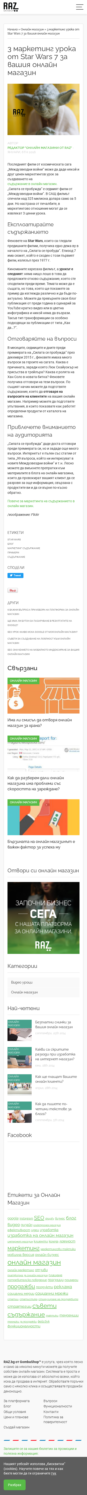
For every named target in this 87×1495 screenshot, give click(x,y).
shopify (49, 1218)
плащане (55, 1275)
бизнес (60, 1218)
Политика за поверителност (55, 1419)
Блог (7, 1406)
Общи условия (15, 1412)
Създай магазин (16, 1427)
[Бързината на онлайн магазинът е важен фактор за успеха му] (43, 817)
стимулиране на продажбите (58, 1299)
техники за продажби (22, 1321)
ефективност (18, 1230)
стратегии (19, 1306)
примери (13, 552)
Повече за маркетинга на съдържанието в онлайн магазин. (41, 503)
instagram (26, 1218)
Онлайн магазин (32, 29)
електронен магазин (47, 1225)
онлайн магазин (34, 1262)
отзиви (41, 1270)
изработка (49, 1230)
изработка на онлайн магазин (40, 1235)
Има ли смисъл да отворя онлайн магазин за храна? (39, 723)
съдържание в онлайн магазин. (32, 184)
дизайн (26, 1225)
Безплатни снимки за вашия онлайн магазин (54, 1024)
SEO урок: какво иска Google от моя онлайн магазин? (42, 632)
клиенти (41, 1241)
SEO (39, 1218)
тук (53, 1473)
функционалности (23, 1326)
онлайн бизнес (47, 1255)
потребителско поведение (27, 1280)
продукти (44, 1287)
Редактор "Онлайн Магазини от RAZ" (39, 148)
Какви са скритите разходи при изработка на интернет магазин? (55, 1054)
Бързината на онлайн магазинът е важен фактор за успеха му (41, 844)
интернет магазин (20, 1241)
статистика (28, 1299)
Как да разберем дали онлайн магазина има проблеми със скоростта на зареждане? (35, 783)
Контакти (51, 1412)
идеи (35, 1230)
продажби (21, 1286)
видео (13, 1224)
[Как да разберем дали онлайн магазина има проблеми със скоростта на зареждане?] (43, 754)
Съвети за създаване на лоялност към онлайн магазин (38, 640)
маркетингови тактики (58, 1249)
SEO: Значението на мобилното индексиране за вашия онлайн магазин (43, 651)
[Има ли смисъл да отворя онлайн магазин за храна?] (43, 696)
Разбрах (14, 1485)
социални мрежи (51, 1293)
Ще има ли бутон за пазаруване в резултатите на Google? (39, 623)
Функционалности (58, 1406)
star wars (14, 539)
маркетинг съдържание (23, 548)
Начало (12, 29)
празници (56, 1280)
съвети (44, 1305)
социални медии (20, 1293)
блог (10, 544)
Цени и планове (16, 1417)
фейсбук (44, 1321)
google (13, 1218)
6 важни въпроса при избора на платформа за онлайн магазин (43, 611)
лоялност (67, 1241)
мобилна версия (20, 1255)
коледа (53, 1241)
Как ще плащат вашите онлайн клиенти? (56, 1079)
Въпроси (50, 1401)
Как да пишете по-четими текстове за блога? (53, 1109)
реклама (63, 1286)
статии (13, 1299)
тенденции (69, 1315)
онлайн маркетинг (20, 1270)
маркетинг (23, 1248)
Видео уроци (21, 982)
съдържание (16, 557)
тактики (52, 1315)
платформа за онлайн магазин (27, 1275)
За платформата (17, 1401)
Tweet (17, 575)
